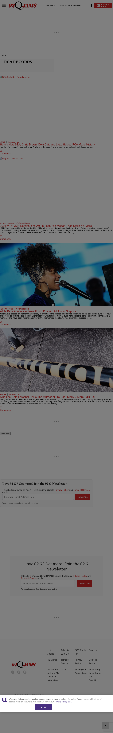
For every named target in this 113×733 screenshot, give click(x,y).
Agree (43, 707)
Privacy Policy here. (63, 701)
